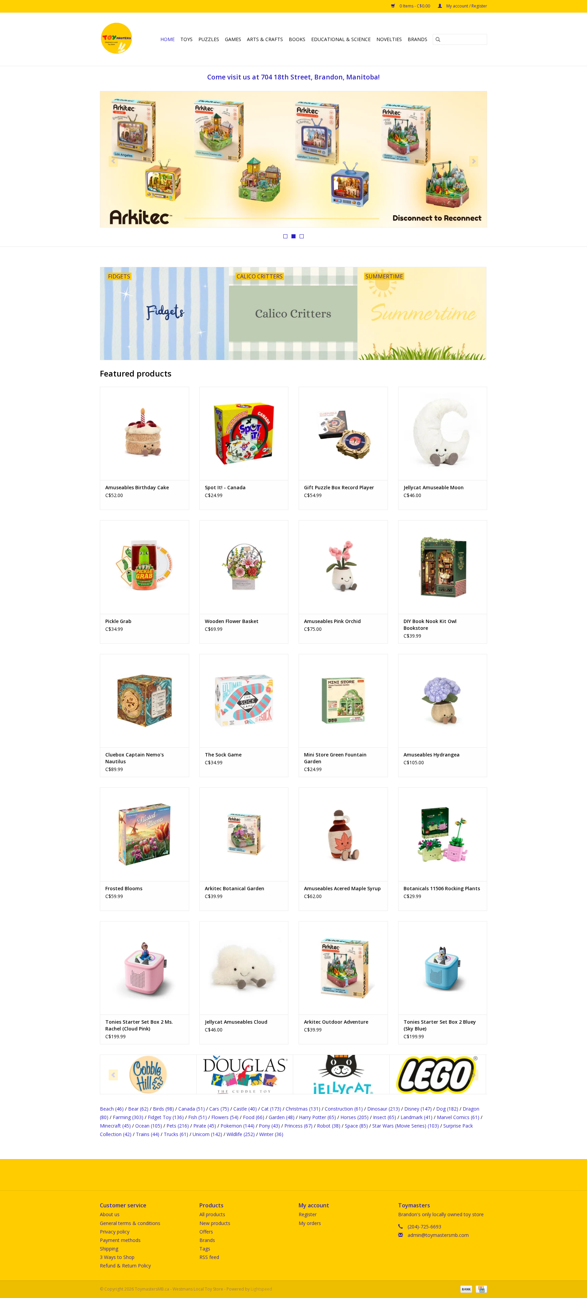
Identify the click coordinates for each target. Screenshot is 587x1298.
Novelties (389, 39)
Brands (417, 39)
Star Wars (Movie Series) (405, 1125)
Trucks (176, 1134)
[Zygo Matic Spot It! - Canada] (244, 433)
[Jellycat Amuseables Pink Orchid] (343, 567)
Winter (271, 1134)
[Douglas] (148, 1074)
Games (233, 39)
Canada (191, 1108)
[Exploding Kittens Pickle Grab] (144, 567)
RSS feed (209, 1257)
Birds (163, 1108)
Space (356, 1125)
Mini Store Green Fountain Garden (335, 758)
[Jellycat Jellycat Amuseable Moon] (442, 433)
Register (308, 1214)
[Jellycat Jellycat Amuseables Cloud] (244, 967)
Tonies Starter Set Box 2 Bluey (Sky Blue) (440, 1025)
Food (253, 1117)
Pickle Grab (118, 621)
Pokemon (237, 1125)
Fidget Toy (166, 1117)
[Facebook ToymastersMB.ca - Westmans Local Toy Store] (287, 1174)
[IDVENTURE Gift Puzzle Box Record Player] (343, 433)
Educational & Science (341, 39)
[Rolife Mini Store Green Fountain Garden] (343, 700)
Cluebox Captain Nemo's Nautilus (134, 758)
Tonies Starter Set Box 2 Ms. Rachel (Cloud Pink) (139, 1025)
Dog (447, 1108)
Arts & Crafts (265, 39)
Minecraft (115, 1125)
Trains (147, 1134)
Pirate (204, 1125)
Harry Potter (317, 1117)
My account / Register (466, 6)
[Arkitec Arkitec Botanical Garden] (244, 834)
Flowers (224, 1117)
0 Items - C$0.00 (414, 6)
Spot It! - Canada (225, 487)
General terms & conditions (130, 1223)
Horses (354, 1117)
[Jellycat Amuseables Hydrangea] (442, 700)
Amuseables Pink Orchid (332, 621)
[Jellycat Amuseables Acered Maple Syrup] (343, 834)
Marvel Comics (458, 1117)
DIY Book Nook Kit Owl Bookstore (430, 624)
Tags (204, 1248)
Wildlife (241, 1134)
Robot (328, 1125)
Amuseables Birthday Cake (137, 487)
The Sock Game (223, 754)
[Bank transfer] (465, 1289)
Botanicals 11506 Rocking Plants (442, 888)
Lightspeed (261, 1289)
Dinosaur (383, 1108)
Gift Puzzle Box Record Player (339, 487)
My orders (310, 1223)
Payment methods (120, 1240)
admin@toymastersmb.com (438, 1235)
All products (212, 1214)
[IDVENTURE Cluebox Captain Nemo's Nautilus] (144, 700)
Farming (128, 1117)
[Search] (438, 39)
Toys (186, 39)
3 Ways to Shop (117, 1257)
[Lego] (341, 1074)
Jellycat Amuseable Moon (434, 487)
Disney (418, 1108)
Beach (112, 1108)
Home (167, 39)
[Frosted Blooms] (144, 834)
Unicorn (207, 1134)
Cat (271, 1108)
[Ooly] (438, 1074)
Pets (177, 1125)
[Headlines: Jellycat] (293, 159)
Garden (282, 1117)
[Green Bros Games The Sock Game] (244, 700)
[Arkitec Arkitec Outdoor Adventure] (343, 967)
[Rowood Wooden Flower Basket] (244, 567)
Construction (344, 1108)
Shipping (109, 1248)
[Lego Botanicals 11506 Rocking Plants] (442, 834)
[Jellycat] (245, 1074)
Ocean (148, 1125)
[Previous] (113, 161)
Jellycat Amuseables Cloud (236, 1022)
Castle (245, 1108)
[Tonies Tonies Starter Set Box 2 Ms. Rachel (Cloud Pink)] (144, 967)
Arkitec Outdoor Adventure (336, 1022)
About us (110, 1214)
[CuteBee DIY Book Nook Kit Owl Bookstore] (442, 567)
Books (297, 39)
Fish (197, 1117)
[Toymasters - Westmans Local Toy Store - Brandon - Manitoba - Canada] (117, 39)
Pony (269, 1125)
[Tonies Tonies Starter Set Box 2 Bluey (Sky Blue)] (442, 967)
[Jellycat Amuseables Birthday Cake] (144, 433)
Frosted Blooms (123, 888)
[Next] (473, 161)
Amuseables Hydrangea (432, 754)
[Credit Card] (480, 1289)
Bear (138, 1108)
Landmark (416, 1117)
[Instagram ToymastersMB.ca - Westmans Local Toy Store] (299, 1174)
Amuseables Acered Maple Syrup (342, 888)
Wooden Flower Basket (232, 621)
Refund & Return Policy (125, 1265)
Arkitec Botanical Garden (234, 888)
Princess (298, 1125)
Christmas (303, 1108)
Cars (219, 1108)
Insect (384, 1117)
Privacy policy (114, 1231)
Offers (206, 1231)
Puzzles (208, 39)
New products (214, 1223)
